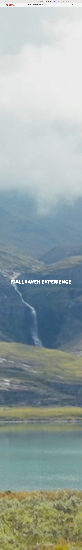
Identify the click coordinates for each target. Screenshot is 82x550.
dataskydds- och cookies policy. (52, 286)
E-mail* (43, 278)
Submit (54, 290)
